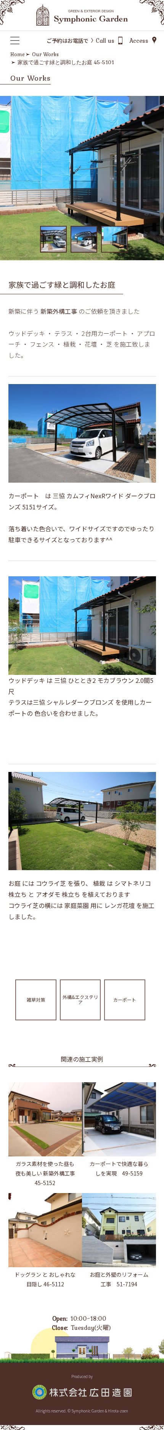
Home (17, 54)
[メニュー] (14, 40)
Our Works (45, 54)
